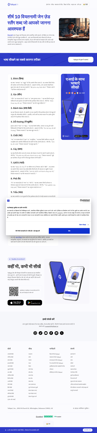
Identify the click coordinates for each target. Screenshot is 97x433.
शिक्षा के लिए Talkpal (55, 354)
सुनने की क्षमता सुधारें (33, 387)
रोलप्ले (30, 360)
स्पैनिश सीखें (10, 357)
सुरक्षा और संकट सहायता (76, 381)
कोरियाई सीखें (11, 393)
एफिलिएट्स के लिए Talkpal (56, 372)
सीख (52, 4)
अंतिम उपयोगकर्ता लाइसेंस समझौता (78, 384)
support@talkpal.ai (51, 326)
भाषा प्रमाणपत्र (32, 384)
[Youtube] (46, 333)
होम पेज (48, 4)
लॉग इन (79, 4)
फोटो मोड (31, 369)
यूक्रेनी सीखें (10, 369)
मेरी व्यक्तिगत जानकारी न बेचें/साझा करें (79, 387)
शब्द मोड (30, 378)
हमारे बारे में (72, 354)
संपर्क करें (72, 366)
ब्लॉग (71, 357)
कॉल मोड (31, 372)
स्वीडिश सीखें (11, 375)
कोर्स (30, 357)
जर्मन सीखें (10, 366)
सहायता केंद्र (73, 369)
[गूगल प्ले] (34, 302)
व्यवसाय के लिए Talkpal (55, 357)
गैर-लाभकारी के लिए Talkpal (56, 363)
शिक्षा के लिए (67, 4)
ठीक (69, 231)
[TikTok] (40, 333)
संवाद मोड (31, 381)
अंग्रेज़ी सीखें (10, 354)
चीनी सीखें (10, 384)
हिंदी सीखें (10, 387)
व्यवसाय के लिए (59, 4)
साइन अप (73, 4)
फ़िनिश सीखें (10, 378)
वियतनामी (10, 35)
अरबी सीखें (10, 381)
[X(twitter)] (62, 333)
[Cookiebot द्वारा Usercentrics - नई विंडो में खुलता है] (81, 200)
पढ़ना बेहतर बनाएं (32, 393)
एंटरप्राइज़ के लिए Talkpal (56, 360)
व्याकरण (30, 354)
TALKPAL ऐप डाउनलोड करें (18, 259)
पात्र (30, 363)
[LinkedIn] (56, 333)
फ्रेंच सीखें (10, 360)
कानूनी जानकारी (74, 390)
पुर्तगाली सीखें (10, 396)
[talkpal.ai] (13, 4)
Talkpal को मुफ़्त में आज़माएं (80, 60)
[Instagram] (35, 333)
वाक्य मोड (31, 375)
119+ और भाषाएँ (11, 399)
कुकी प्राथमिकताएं (74, 375)
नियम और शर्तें (73, 378)
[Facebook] (51, 333)
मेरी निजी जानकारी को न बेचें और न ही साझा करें (28, 231)
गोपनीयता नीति (73, 372)
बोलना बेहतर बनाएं (33, 390)
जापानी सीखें (10, 390)
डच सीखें (10, 372)
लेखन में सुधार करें (32, 396)
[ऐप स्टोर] (16, 302)
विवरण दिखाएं (82, 225)
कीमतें (71, 363)
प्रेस (71, 360)
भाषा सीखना (19, 237)
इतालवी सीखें (10, 363)
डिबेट (30, 366)
